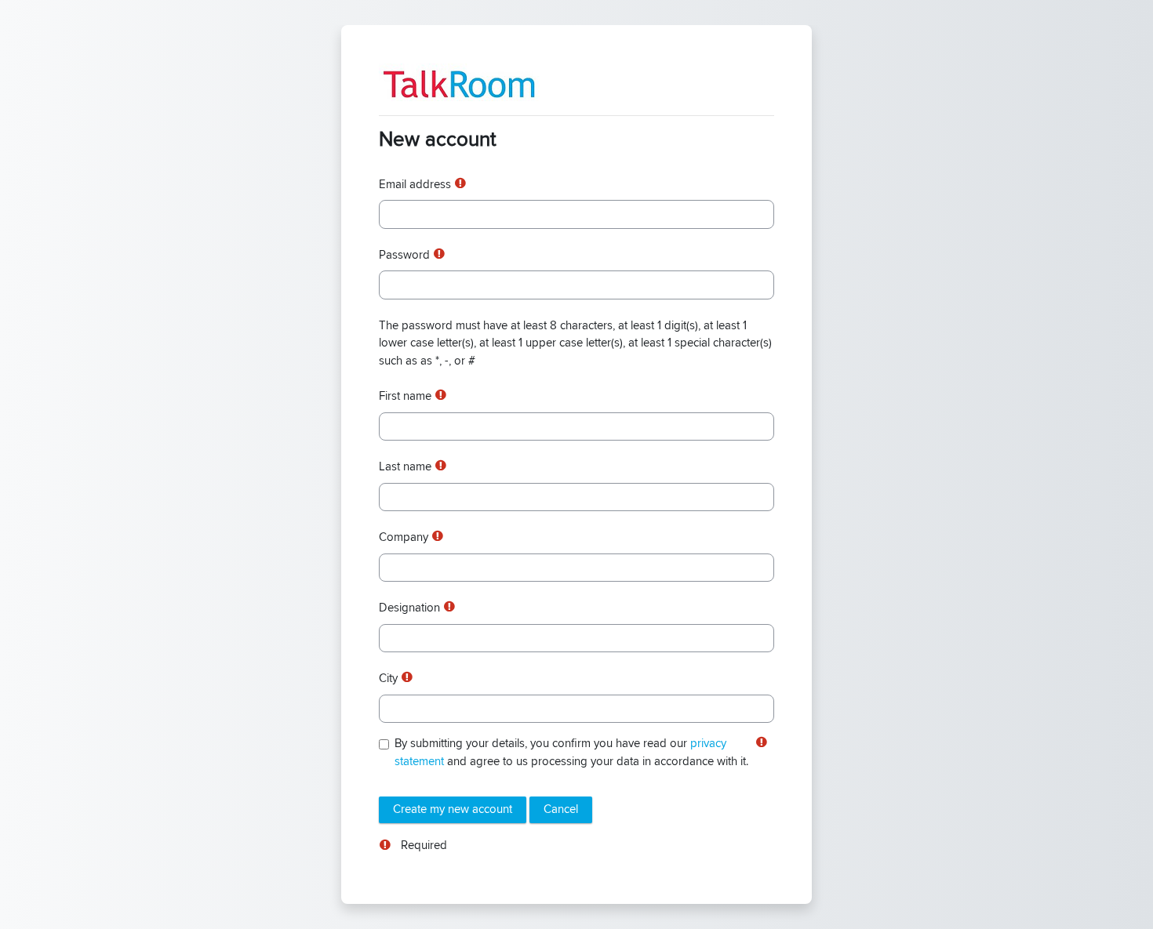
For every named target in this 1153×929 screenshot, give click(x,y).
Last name (405, 466)
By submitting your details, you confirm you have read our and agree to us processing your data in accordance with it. (571, 752)
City (388, 678)
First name (405, 396)
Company (403, 537)
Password (404, 255)
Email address (415, 184)
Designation (409, 608)
